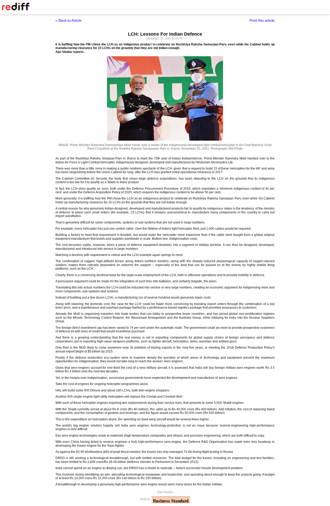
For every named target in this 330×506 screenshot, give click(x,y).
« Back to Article (68, 20)
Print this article (262, 20)
